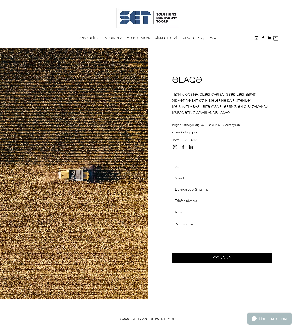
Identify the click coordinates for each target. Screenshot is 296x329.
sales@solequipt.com (187, 132)
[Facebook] (263, 38)
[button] (275, 38)
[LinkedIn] (269, 38)
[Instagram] (256, 38)
